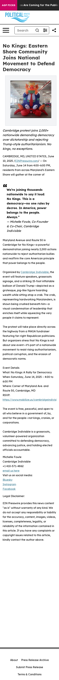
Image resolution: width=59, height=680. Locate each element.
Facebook (9, 489)
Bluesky (7, 479)
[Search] (37, 30)
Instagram (9, 484)
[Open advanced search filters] (45, 30)
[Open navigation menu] (6, 30)
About (14, 660)
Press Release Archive (35, 660)
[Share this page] (54, 30)
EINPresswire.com (26, 160)
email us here (11, 470)
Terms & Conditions (29, 674)
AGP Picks (8, 5)
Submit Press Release (29, 667)
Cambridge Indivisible (35, 272)
